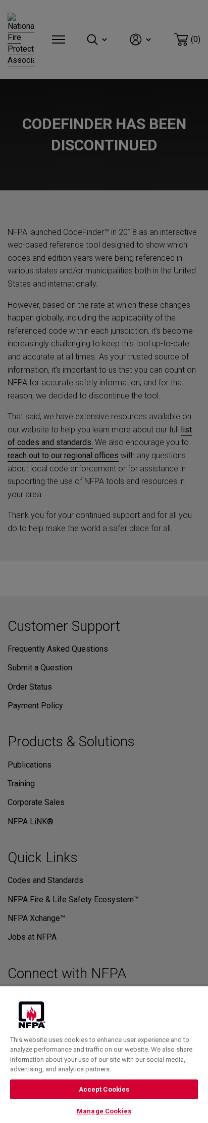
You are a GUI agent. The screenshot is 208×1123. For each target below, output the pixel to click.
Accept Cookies (104, 1089)
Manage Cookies (104, 1111)
